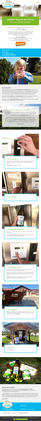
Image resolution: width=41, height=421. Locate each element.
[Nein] (39, 418)
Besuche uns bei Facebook (10, 55)
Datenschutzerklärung (23, 412)
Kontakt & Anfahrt (6, 412)
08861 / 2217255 (9, 53)
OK (14, 419)
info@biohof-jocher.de (10, 54)
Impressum (14, 412)
